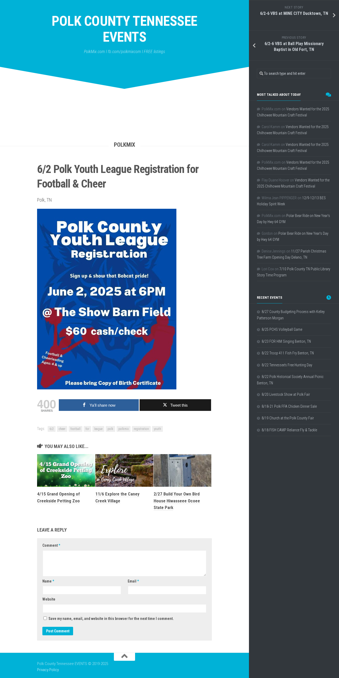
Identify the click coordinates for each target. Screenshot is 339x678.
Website (48, 599)
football (75, 429)
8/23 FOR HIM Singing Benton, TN (286, 341)
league (98, 429)
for (87, 429)
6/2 (52, 429)
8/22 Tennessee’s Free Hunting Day (287, 365)
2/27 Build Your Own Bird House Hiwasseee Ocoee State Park (177, 500)
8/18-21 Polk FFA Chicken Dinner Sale (289, 406)
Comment (51, 545)
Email (133, 581)
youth (157, 429)
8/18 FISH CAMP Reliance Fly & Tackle (289, 430)
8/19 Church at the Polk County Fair (288, 418)
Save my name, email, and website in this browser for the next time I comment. (111, 618)
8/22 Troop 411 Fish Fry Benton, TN (288, 353)
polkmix (123, 429)
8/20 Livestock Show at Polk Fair (286, 394)
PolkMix (124, 144)
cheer (62, 429)
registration (141, 429)
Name (48, 581)
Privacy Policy (48, 669)
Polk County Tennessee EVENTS (124, 29)
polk (110, 429)
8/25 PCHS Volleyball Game (282, 329)
